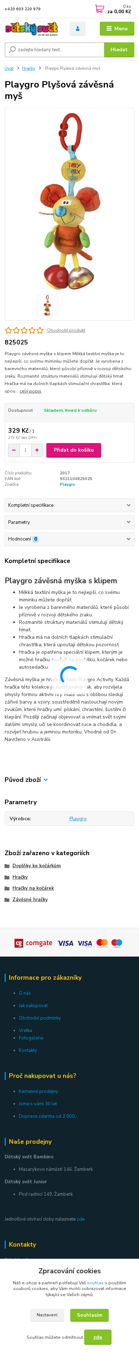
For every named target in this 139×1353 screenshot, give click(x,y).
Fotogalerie (31, 1038)
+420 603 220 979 (23, 9)
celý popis (30, 391)
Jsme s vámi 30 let (38, 1104)
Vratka (25, 1030)
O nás (25, 993)
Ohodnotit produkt (66, 330)
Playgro (67, 484)
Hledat (119, 49)
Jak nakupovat (33, 1005)
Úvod (9, 68)
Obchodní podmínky (40, 1018)
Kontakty (28, 1050)
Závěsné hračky (30, 899)
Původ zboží (23, 780)
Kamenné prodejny (38, 1091)
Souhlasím (89, 1315)
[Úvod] (32, 28)
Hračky (28, 68)
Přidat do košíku (74, 450)
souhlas (95, 1283)
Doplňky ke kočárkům (36, 866)
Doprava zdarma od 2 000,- (48, 1116)
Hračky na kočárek (33, 888)
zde (80, 1219)
